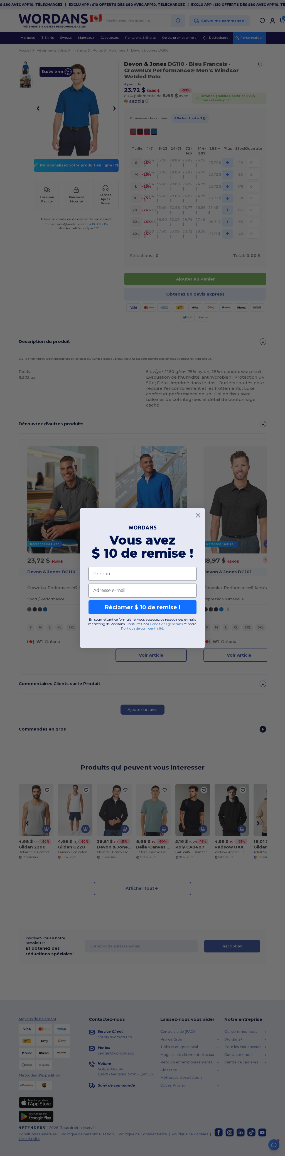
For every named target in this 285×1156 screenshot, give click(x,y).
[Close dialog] (198, 515)
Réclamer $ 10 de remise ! (142, 607)
